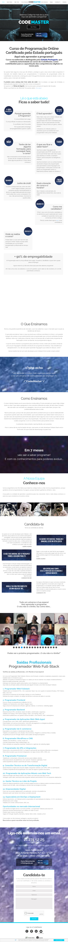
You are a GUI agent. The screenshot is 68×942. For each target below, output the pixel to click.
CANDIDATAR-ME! (26, 578)
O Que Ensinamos (24, 2)
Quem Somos (9, 2)
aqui (57, 220)
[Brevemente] (41, 931)
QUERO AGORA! (27, 546)
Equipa (51, 2)
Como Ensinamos (44, 2)
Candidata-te (57, 2)
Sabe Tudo (16, 2)
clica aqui (38, 88)
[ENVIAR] (34, 920)
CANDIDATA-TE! (41, 593)
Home (3, 2)
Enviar (34, 918)
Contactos (64, 2)
